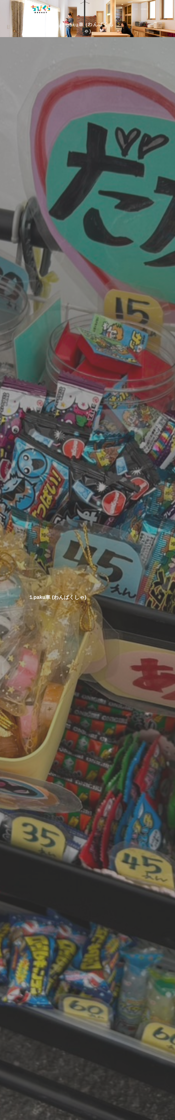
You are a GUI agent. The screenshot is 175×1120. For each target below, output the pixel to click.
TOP (136, 9)
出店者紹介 (144, 9)
